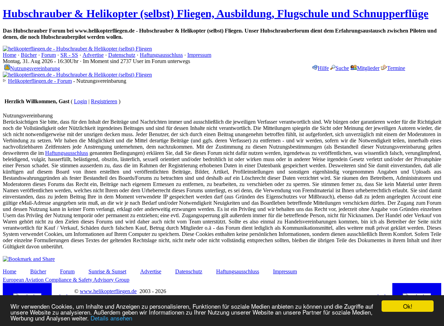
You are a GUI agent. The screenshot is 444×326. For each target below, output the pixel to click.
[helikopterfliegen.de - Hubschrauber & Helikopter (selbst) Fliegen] (77, 49)
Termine (396, 68)
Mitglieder (368, 68)
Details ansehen (111, 318)
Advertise (93, 55)
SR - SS (69, 55)
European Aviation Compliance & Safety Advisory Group (66, 280)
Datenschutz (121, 55)
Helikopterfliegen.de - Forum (40, 81)
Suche (342, 68)
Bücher (29, 55)
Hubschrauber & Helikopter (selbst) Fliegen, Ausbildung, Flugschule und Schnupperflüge (215, 13)
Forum (48, 55)
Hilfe (323, 68)
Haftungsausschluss (161, 55)
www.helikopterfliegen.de (108, 291)
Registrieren (104, 101)
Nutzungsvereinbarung (35, 68)
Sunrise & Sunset (107, 271)
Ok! (407, 306)
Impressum (199, 55)
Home (9, 55)
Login (80, 101)
